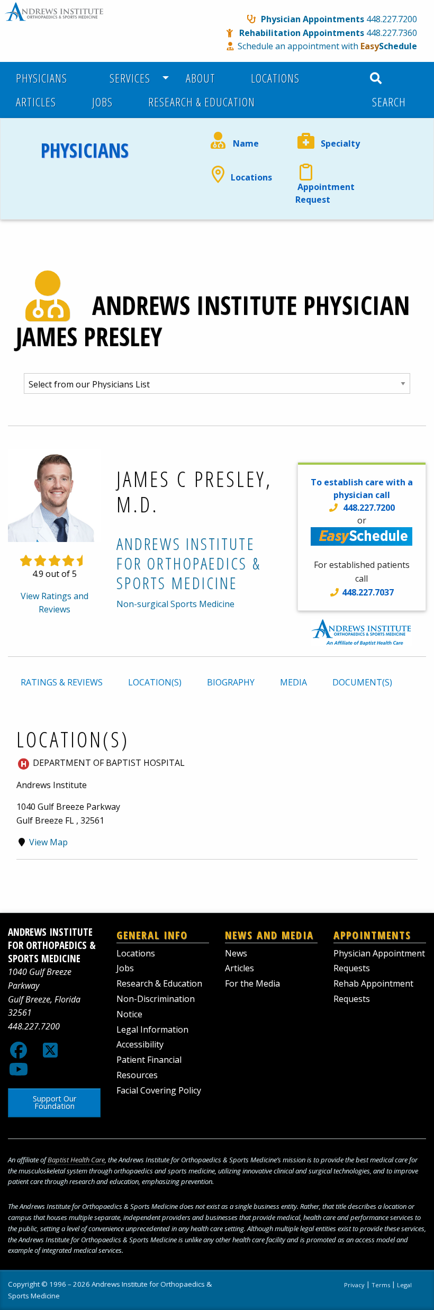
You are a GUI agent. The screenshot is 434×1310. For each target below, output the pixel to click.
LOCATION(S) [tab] (155, 682)
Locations (275, 78)
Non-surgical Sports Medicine (175, 604)
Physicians (41, 78)
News (236, 953)
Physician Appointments (312, 19)
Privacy (354, 1285)
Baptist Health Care (76, 1159)
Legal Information (152, 1029)
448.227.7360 (391, 33)
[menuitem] (47, 78)
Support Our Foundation (54, 1102)
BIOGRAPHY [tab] (231, 682)
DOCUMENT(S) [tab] (362, 682)
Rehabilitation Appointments (301, 33)
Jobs (102, 102)
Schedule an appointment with (327, 46)
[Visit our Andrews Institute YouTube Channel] (18, 1072)
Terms (381, 1285)
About (200, 78)
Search (387, 102)
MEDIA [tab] (293, 682)
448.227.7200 (391, 19)
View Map (48, 842)
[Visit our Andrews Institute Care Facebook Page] (18, 1053)
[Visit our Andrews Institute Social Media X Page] (50, 1053)
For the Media (252, 983)
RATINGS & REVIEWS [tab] (62, 682)
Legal (404, 1285)
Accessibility (140, 1044)
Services (126, 78)
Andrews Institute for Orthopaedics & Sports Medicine (188, 563)
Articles (36, 102)
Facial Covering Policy (158, 1090)
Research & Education (201, 102)
